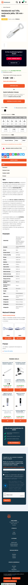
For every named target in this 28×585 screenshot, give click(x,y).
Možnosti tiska (6, 170)
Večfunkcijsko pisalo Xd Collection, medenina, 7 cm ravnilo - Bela (7, 364)
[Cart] (23, 2)
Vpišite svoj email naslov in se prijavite (13, 467)
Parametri (5, 167)
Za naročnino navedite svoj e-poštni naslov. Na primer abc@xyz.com (13, 472)
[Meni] (25, 2)
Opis (4, 164)
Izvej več (13, 575)
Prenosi (4, 176)
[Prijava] (20, 2)
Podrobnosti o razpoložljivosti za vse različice (11, 144)
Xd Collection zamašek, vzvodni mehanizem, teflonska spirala (20, 364)
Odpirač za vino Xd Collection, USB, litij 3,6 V (8, 395)
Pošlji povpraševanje (14, 442)
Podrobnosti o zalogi (7, 72)
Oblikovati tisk (14, 62)
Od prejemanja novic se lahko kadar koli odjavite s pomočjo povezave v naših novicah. (13, 478)
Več (7, 389)
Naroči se (7, 500)
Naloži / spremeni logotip (14, 58)
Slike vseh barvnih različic (21, 107)
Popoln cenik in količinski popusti (9, 81)
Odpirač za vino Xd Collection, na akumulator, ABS (20, 395)
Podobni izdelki (6, 173)
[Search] (17, 2)
